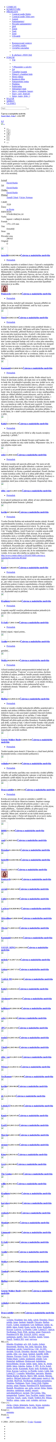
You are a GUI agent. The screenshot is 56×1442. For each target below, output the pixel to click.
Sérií (14, 26)
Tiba (43, 1393)
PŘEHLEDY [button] (12, 12)
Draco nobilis (7, 790)
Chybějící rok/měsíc (20, 48)
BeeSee (20, 1346)
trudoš (4, 1037)
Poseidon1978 (13, 1334)
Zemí (14, 33)
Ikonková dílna (18, 79)
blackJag (38, 1346)
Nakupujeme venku (20, 81)
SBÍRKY (11, 101)
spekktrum (11, 1337)
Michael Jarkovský (22, 1378)
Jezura (38, 1405)
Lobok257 (5, 1106)
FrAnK (4, 622)
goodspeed (24, 1324)
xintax (16, 1400)
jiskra (15, 1327)
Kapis (3, 567)
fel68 (46, 1354)
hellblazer (5, 1008)
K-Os (42, 1366)
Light (3, 899)
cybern (15, 1405)
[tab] (8, 130)
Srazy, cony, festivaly (21, 94)
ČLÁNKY (11, 103)
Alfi (29, 1344)
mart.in (51, 1329)
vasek (24, 1398)
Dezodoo (5, 850)
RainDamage (45, 1385)
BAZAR (10, 98)
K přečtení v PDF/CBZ (22, 55)
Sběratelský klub (19, 89)
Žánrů (14, 29)
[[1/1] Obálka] (3, 123)
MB (35, 1376)
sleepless (10, 1390)
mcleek (4, 959)
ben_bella (28, 1320)
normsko (45, 1405)
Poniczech (5, 294)
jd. (2, 1096)
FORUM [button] (10, 57)
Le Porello (26, 1329)
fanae (15, 1322)
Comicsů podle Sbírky (21, 14)
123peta (10, 1320)
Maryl (29, 1376)
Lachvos (5, 908)
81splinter (5, 601)
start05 (19, 1337)
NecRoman (6, 1076)
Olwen (4, 928)
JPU (3, 1028)
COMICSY (12, 7)
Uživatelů (16, 36)
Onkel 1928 (36, 1383)
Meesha (48, 1376)
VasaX (9, 1339)
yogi (3, 840)
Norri (3, 317)
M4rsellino (6, 918)
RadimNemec (19, 1407)
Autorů (15, 19)
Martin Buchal (13, 1376)
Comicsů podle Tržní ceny (23, 16)
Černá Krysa (28, 1349)
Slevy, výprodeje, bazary (22, 91)
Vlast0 (4, 1047)
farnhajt (22, 1322)
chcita (9, 1405)
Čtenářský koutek (19, 72)
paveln (9, 1407)
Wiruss (4, 1067)
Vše (13, 60)
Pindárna (16, 84)
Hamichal (11, 1361)
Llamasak (5, 1232)
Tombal (4, 1271)
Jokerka (21, 1366)
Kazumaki (6, 368)
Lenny (40, 1371)
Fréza (38, 1356)
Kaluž (4, 423)
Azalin (4, 641)
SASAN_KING (8, 947)
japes (34, 1363)
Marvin (4, 1135)
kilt (50, 1368)
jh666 (3, 830)
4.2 (2, 121)
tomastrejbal (12, 1395)
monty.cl (46, 1378)
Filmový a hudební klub (22, 74)
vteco (28, 1407)
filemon (10, 1356)
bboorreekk (11, 1346)
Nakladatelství (18, 21)
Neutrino (10, 1383)
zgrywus (33, 1339)
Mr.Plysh (18, 1380)
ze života (10, 209)
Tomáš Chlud (12, 197)
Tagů (14, 31)
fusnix (31, 1405)
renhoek (5, 1213)
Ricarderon (19, 1388)
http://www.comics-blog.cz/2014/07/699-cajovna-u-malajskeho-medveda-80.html (23, 556)
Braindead (11, 1349)
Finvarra (38, 1322)
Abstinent (5, 998)
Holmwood (30, 1361)
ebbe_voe (5, 491)
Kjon (3, 1154)
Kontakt (37, 1422)
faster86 (4, 255)
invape (22, 1363)
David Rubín (12, 183)
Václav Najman (26, 197)
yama (22, 1400)
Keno (39, 1327)
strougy (4, 1145)
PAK (25, 1332)
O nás (30, 1422)
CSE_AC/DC (41, 1349)
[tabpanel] (28, 533)
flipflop (4, 699)
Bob (45, 1346)
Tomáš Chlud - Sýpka (8, 116)
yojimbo (5, 763)
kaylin (4, 512)
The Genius (6, 1174)
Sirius (43, 1388)
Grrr (3, 1164)
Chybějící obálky (19, 45)
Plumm (22, 1385)
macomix (40, 1373)
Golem (4, 969)
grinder (39, 1359)
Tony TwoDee (29, 1337)
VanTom (10, 1398)
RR (21, 1334)
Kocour (10, 1329)
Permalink (11, 260)
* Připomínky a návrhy (22, 67)
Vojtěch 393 (6, 979)
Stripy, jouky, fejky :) (21, 96)
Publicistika (17, 86)
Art (13, 69)
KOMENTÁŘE (14, 9)
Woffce (4, 660)
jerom (49, 1363)
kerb (37, 1368)
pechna (32, 1332)
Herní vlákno (17, 76)
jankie (46, 1324)
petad (38, 1332)
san (26, 1388)
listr (51, 1371)
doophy (41, 1351)
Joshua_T (30, 1366)
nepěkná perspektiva (43, 1380)
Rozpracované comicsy (22, 43)
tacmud (26, 1393)
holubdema (41, 1361)
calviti (35, 1320)
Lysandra (20, 1373)
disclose (33, 1351)
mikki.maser (36, 1378)
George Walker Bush (10, 740)
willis (3, 1184)
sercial (4, 889)
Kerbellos (47, 1327)
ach (25, 1344)
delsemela (24, 1405)
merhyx (10, 1378)
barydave (5, 1203)
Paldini (45, 1383)
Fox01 (4, 1125)
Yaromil (41, 1407)
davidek (10, 1351)
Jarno (40, 1363)
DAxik (17, 1351)
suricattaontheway (14, 1393)
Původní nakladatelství (21, 24)
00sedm (10, 1344)
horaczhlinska (12, 1363)
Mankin (4, 1222)
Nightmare (19, 1383)
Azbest (42, 1344)
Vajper (46, 1337)
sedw (3, 455)
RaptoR (10, 1388)
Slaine (49, 1388)
